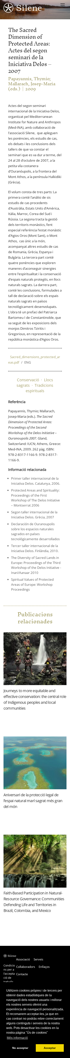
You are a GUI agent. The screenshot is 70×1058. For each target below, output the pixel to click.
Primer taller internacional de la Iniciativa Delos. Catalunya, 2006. (35, 481)
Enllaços (44, 967)
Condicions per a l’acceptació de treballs (9, 974)
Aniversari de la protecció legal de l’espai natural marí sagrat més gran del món (33, 800)
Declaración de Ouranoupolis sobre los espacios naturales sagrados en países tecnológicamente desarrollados (35, 531)
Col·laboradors (25, 967)
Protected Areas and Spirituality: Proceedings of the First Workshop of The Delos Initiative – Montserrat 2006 (35, 497)
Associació (23, 959)
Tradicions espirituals (39, 388)
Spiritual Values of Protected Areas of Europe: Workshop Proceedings (32, 584)
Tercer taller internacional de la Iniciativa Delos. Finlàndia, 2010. (35, 548)
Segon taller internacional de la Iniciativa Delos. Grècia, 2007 (34, 514)
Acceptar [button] (50, 1047)
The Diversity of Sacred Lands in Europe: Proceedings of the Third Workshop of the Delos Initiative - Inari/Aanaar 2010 (36, 565)
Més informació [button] (17, 1038)
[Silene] (23, 11)
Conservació (28, 379)
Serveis (38, 959)
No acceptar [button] (20, 1047)
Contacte (22, 974)
